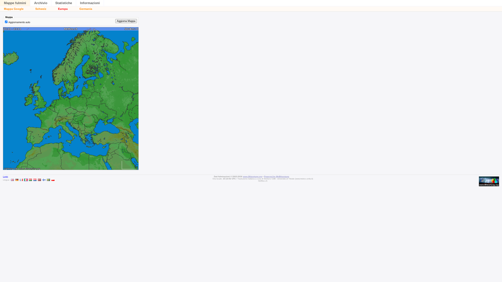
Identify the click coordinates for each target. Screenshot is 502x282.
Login (5, 176)
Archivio (40, 3)
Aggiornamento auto (19, 22)
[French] (21, 180)
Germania (85, 8)
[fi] (44, 180)
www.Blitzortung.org (252, 176)
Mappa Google (14, 8)
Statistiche (63, 3)
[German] (17, 180)
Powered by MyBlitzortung (276, 176)
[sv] (48, 180)
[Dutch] (35, 180)
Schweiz (40, 8)
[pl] (53, 180)
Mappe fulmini (15, 3)
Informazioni (90, 3)
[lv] (39, 180)
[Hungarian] (30, 180)
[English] (12, 180)
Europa (63, 8)
